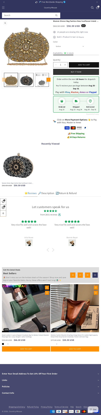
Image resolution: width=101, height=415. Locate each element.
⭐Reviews (30, 193)
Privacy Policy (46, 407)
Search (79, 407)
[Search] (56, 15)
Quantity (56, 60)
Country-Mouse (15, 411)
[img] (50, 211)
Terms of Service (61, 407)
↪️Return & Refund (66, 193)
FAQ (72, 407)
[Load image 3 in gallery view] (42, 80)
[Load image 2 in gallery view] (26, 80)
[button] (97, 2)
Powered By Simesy (92, 114)
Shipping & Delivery (17, 407)
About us (87, 407)
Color (55, 42)
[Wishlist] (47, 293)
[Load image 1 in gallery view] (11, 80)
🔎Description (46, 193)
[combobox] (31, 15)
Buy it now (76, 72)
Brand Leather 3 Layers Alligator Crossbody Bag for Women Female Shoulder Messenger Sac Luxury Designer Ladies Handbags (25, 336)
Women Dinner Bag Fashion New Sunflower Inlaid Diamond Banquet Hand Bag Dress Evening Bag (17, 183)
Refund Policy (33, 407)
